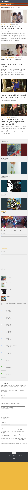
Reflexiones (3, 250)
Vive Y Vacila (3, 194)
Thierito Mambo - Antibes (5, 417)
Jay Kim (21, 435)
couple (3, 432)
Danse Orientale (7, 24)
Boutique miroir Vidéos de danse (7, 404)
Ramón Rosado (7, 440)
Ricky (11, 440)
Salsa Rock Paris (5, 1)
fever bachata (11, 435)
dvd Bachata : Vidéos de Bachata (7, 407)
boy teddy (11, 431)
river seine (14, 440)
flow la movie (18, 435)
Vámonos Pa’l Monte (5, 176)
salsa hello (17, 440)
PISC (14, 438)
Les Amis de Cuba (4, 418)
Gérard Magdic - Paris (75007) (6, 414)
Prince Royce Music (19, 438)
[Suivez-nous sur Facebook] (14, 459)
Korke (4, 437)
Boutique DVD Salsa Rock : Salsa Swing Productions (10, 403)
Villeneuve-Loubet (4, 416)
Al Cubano (3, 212)
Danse (2, 24)
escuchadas (7, 434)
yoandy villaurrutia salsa (11, 443)
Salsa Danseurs (4, 193)
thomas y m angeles (16, 441)
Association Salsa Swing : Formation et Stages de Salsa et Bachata (13, 406)
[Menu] (26, 1)
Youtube (17, 443)
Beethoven (8, 431)
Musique (2, 57)
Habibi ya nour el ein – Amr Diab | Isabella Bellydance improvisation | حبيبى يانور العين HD (13, 122)
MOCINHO (11, 438)
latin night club (8, 437)
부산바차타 (21, 443)
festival (6, 435)
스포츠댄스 (25, 443)
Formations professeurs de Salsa (7, 408)
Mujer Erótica (3, 268)
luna (15, 437)
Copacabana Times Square (20, 431)
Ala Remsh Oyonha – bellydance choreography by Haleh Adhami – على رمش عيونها (14, 28)
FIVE (15, 435)
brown (15, 431)
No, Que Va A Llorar (5, 158)
